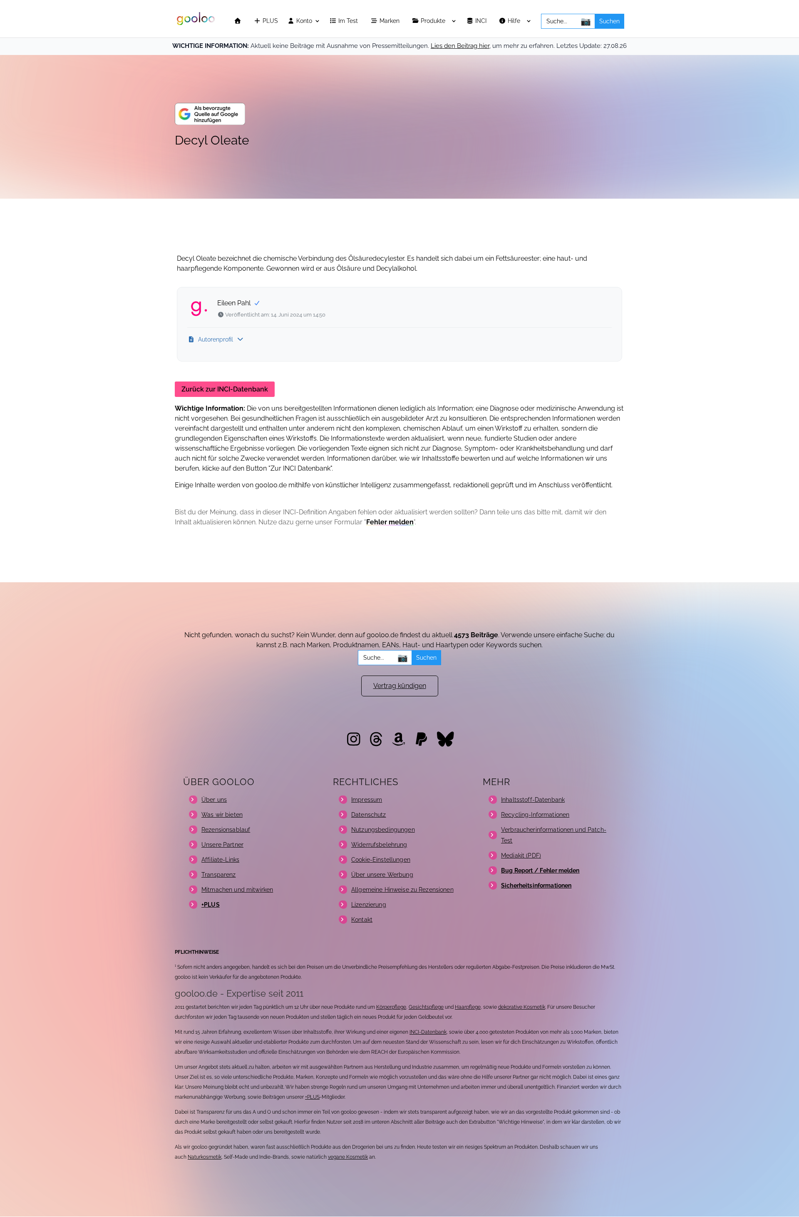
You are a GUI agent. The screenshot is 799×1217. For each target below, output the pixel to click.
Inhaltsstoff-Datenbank (533, 799)
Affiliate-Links (220, 859)
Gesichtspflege (426, 1007)
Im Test (349, 21)
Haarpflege (468, 1007)
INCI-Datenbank (428, 1032)
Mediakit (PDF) (521, 855)
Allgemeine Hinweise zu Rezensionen (402, 889)
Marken (390, 21)
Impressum (366, 799)
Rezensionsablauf (225, 829)
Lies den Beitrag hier (460, 46)
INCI (482, 21)
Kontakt (361, 919)
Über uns (214, 799)
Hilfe (515, 21)
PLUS (269, 21)
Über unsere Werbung (382, 874)
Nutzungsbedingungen (383, 829)
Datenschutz (368, 814)
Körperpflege (391, 1007)
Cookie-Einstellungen (380, 859)
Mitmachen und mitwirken (237, 889)
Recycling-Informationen (535, 814)
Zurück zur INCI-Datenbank (224, 389)
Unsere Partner (222, 844)
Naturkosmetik (204, 1157)
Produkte (434, 21)
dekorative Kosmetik (521, 1007)
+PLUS (312, 1097)
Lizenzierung (368, 904)
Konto (303, 21)
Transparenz (218, 874)
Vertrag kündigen (399, 686)
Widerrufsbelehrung (379, 844)
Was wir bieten (222, 814)
